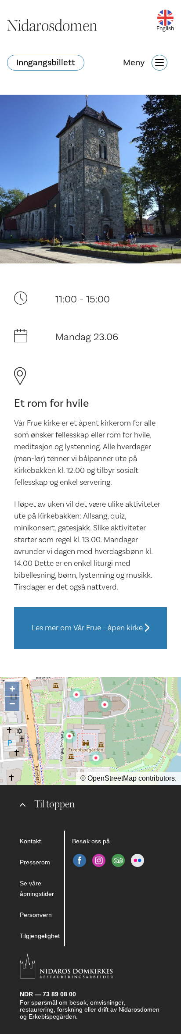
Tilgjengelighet (40, 935)
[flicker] (137, 860)
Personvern (36, 914)
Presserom (35, 862)
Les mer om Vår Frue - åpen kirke (87, 628)
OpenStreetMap (112, 778)
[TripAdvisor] (118, 860)
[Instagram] (98, 860)
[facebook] (79, 860)
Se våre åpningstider (37, 888)
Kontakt (30, 841)
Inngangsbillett (45, 62)
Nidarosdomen (52, 26)
